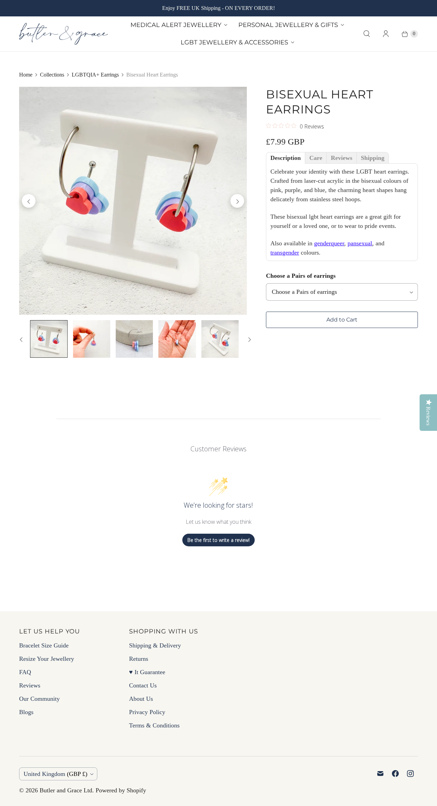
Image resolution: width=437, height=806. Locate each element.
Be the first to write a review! (218, 540)
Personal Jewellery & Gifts (288, 25)
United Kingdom (55, 773)
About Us (141, 698)
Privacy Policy (147, 712)
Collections (52, 75)
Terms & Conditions (154, 725)
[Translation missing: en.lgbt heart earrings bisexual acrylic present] (134, 338)
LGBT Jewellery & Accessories (234, 42)
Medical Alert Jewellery (175, 25)
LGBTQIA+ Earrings (95, 75)
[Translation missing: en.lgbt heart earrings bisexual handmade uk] (177, 338)
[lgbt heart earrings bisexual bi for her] (133, 201)
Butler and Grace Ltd (66, 790)
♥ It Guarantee (147, 672)
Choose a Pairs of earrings (301, 275)
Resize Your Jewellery (46, 658)
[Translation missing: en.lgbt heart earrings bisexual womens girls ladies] (220, 338)
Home (25, 75)
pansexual (360, 243)
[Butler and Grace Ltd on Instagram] (410, 773)
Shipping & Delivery (155, 645)
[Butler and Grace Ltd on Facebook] (395, 773)
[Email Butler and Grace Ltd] (380, 773)
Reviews (29, 685)
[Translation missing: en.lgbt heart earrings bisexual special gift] (91, 338)
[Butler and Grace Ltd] (63, 34)
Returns (138, 658)
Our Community (39, 698)
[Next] (237, 201)
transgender (284, 252)
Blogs (26, 712)
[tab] (285, 158)
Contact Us (143, 685)
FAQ (25, 672)
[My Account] (385, 34)
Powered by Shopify (121, 790)
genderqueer (329, 243)
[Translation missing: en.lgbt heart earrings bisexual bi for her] (48, 338)
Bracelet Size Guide (44, 645)
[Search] (366, 34)
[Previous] (29, 201)
